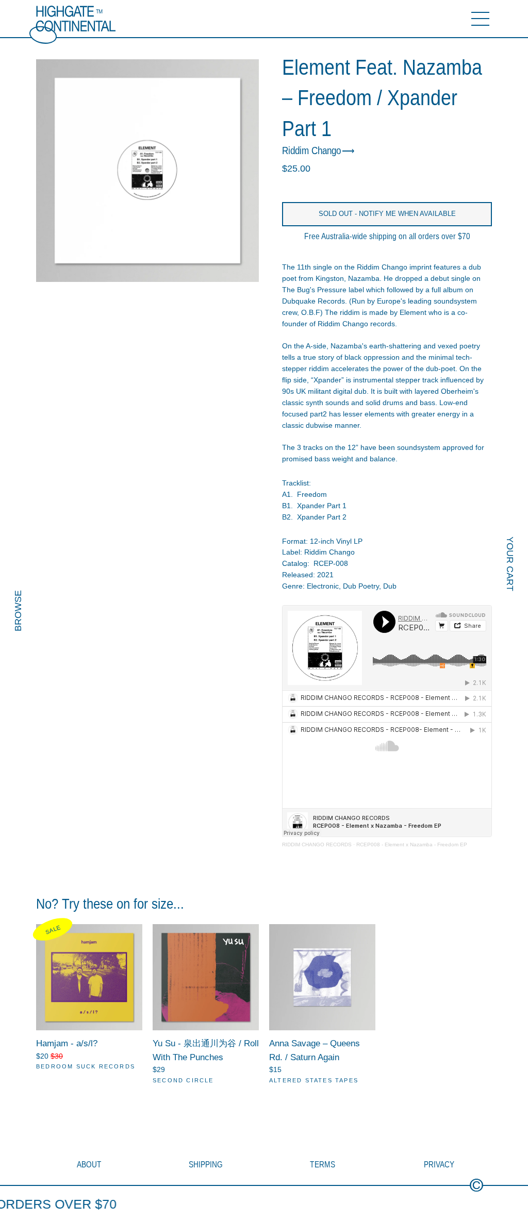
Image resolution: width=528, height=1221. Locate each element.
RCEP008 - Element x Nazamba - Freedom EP (411, 844)
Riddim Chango (311, 151)
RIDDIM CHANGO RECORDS (317, 844)
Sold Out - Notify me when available (387, 214)
